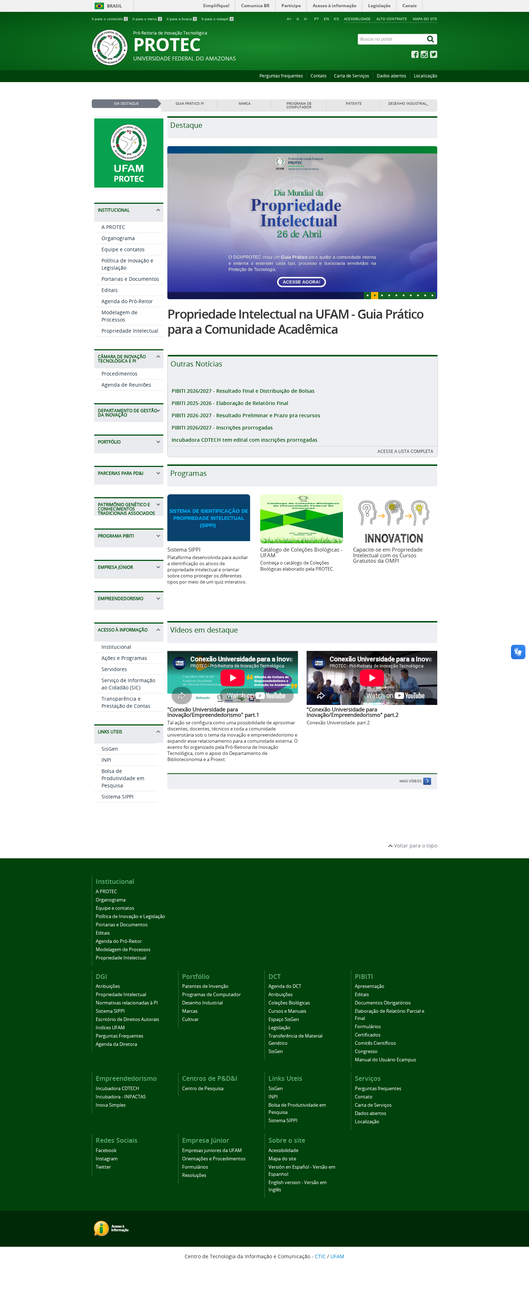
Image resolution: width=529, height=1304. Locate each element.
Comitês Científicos (375, 1043)
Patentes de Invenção (205, 986)
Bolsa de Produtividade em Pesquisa (122, 778)
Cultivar (190, 1019)
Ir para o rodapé (217, 19)
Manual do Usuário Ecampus (385, 1060)
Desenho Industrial (202, 1003)
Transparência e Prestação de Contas (125, 702)
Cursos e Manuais (287, 1011)
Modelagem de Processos (119, 316)
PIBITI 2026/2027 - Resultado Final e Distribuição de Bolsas (243, 390)
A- (306, 19)
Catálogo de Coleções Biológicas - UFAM (301, 552)
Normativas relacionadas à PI (127, 1003)
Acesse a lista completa (405, 451)
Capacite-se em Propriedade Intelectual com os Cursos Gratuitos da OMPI (387, 555)
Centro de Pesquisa (202, 1088)
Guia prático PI (190, 103)
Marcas (190, 1011)
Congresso (366, 1051)
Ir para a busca (181, 19)
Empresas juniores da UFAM (212, 1150)
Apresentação (369, 986)
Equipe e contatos (123, 249)
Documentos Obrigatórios (383, 1003)
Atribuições (108, 986)
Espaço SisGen (283, 1019)
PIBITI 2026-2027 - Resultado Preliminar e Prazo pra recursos (246, 415)
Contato (318, 76)
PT (316, 19)
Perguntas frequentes (281, 76)
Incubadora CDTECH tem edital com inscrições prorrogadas (244, 439)
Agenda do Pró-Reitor (127, 301)
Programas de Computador (211, 995)
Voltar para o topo (415, 845)
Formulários (368, 1027)
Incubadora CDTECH (117, 1088)
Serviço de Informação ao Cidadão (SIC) (128, 684)
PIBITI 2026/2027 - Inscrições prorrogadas (222, 427)
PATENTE (354, 103)
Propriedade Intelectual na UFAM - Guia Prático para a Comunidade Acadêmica (295, 321)
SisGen (109, 748)
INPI (106, 759)
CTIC (320, 1256)
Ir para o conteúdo (109, 19)
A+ (289, 19)
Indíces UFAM (110, 1028)
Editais (109, 290)
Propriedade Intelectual (129, 330)
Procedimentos (119, 373)
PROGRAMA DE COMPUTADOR (299, 105)
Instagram (107, 1159)
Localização (425, 76)
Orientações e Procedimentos (213, 1159)
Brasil (114, 6)
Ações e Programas (124, 658)
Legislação (279, 1028)
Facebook (106, 1150)
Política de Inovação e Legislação (130, 916)
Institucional (116, 646)
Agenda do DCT (284, 986)
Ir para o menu (146, 19)
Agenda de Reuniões (126, 384)
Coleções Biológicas (289, 1003)
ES (336, 19)
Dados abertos (391, 76)
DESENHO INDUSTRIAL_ (408, 103)
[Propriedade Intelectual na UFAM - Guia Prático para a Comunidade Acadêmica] (302, 222)
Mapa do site (425, 18)
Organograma (118, 238)
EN (326, 19)
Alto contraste (391, 18)
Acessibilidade (357, 18)
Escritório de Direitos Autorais (127, 1019)
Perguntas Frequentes (119, 1036)
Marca (244, 103)
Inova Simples (111, 1105)
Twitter (103, 1167)
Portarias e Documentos (130, 278)
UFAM (337, 1256)
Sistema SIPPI (117, 796)
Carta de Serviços (351, 76)
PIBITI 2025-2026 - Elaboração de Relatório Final (230, 403)
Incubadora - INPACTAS (121, 1097)
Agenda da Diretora (116, 1044)
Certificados (367, 1035)
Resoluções (194, 1175)
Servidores (114, 669)
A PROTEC (113, 227)
